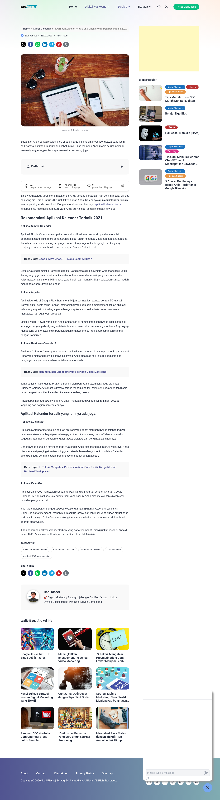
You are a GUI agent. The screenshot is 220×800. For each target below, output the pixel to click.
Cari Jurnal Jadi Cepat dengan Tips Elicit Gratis (74, 695)
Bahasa (143, 6)
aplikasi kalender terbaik (109, 204)
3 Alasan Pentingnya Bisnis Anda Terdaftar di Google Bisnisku (180, 185)
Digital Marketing (95, 6)
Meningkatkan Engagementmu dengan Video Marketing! (73, 371)
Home (73, 6)
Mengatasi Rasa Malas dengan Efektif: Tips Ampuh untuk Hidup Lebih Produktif (111, 737)
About (24, 773)
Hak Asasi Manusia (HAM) (182, 133)
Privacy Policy (85, 773)
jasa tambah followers (91, 549)
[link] (23, 44)
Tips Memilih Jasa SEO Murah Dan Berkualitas (180, 98)
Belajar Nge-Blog (176, 113)
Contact (41, 773)
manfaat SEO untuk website (36, 556)
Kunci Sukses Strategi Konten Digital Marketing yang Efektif (37, 697)
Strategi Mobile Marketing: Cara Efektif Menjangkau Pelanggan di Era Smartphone (111, 697)
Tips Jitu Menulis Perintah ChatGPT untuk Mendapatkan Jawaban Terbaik (182, 160)
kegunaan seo (114, 549)
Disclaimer (61, 773)
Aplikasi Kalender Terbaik (35, 549)
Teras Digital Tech (186, 6)
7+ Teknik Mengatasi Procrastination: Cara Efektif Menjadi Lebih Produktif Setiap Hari (110, 657)
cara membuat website (63, 549)
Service (122, 6)
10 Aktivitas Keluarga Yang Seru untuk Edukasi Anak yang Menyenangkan (74, 737)
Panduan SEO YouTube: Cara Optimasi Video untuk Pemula (36, 737)
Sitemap (107, 773)
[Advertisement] (169, 48)
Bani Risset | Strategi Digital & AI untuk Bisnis (67, 780)
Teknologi (171, 151)
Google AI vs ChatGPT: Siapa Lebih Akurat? (65, 259)
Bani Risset (52, 592)
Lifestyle (192, 87)
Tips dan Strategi (175, 91)
